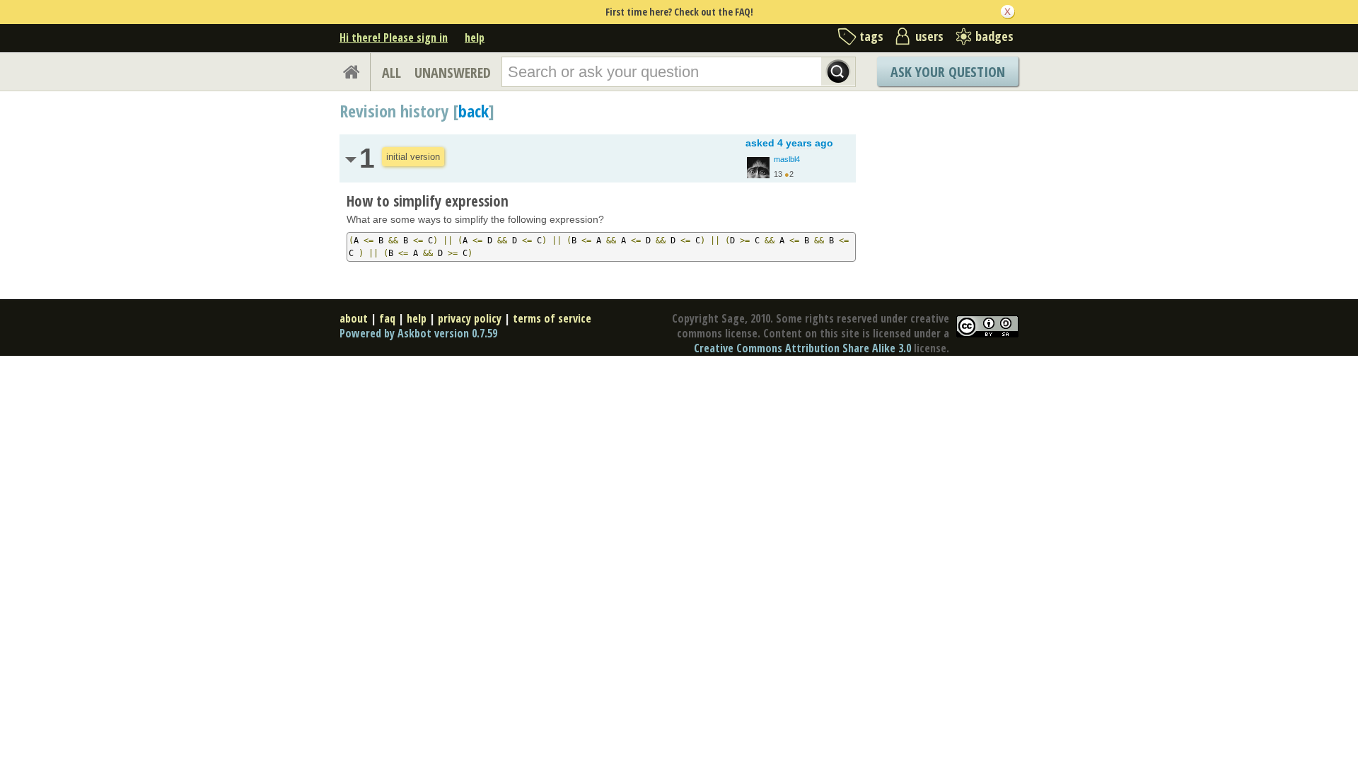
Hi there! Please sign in (394, 37)
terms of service (552, 318)
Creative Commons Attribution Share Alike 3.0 (802, 348)
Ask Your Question (947, 71)
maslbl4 (787, 159)
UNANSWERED (452, 72)
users (929, 36)
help (474, 37)
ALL (391, 72)
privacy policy (469, 318)
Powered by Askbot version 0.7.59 (418, 333)
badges (994, 36)
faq (387, 318)
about (354, 318)
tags (871, 36)
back (473, 110)
